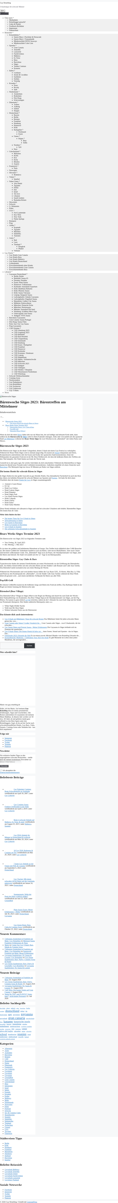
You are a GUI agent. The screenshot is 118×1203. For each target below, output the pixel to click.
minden (24, 1024)
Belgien (7, 1057)
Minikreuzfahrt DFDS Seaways (25, 41)
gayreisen (16, 1015)
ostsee (24, 1029)
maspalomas (16, 1024)
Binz (25, 141)
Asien (11, 238)
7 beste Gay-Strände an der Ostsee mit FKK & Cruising (19, 865)
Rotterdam (17, 96)
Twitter (7, 742)
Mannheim (8, 1152)
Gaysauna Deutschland (17, 274)
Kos (15, 158)
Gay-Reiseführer (15, 384)
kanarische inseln (22, 1021)
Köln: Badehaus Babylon (23, 289)
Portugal (8, 1109)
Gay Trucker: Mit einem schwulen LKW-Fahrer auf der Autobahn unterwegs (20, 881)
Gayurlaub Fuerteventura (14, 1176)
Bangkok (21, 247)
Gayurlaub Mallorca (12, 1170)
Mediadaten (13, 20)
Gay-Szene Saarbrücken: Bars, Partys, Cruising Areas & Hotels (20, 960)
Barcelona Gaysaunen (17, 318)
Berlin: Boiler (19, 276)
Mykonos (17, 154)
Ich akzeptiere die (10, 771)
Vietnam (17, 251)
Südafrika (17, 234)
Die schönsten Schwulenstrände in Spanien (20, 529)
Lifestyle (8, 272)
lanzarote (9, 1024)
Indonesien (9, 1086)
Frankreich (13, 166)
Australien (8, 1053)
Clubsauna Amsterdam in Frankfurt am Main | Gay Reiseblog (19, 940)
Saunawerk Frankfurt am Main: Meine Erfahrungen (19, 952)
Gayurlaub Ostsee (11, 1174)
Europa (54, 478)
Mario (7, 945)
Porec (16, 85)
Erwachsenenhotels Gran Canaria (21, 267)
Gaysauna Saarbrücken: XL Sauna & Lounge (19, 967)
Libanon (17, 196)
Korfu (16, 156)
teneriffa (21, 1037)
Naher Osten (13, 181)
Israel (16, 192)
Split (15, 89)
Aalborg (17, 107)
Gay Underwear (15, 388)
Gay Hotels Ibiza (15, 257)
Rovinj (16, 87)
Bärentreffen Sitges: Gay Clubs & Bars (22, 427)
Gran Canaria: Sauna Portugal (20, 320)
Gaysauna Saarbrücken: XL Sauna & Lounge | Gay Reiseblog (18, 956)
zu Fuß (27, 600)
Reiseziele (8, 33)
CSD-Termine (14, 328)
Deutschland (13, 113)
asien (17, 1008)
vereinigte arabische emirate (7, 1039)
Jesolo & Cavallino (21, 75)
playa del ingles (6, 1031)
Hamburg (17, 123)
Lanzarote (17, 52)
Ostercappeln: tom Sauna (23, 314)
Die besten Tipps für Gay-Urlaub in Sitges (20, 518)
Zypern (16, 164)
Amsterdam (18, 94)
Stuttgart (8, 1156)
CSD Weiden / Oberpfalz (23, 370)
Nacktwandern (14, 380)
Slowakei (12, 173)
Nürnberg (8, 1154)
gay (10, 1014)
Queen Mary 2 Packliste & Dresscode (27, 37)
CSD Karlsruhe (19, 351)
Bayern (16, 115)
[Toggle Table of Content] (1, 417)
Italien (11, 71)
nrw (13, 1029)
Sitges (16, 64)
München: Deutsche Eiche (23, 305)
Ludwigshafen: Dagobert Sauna (25, 299)
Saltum (16, 109)
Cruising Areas (14, 378)
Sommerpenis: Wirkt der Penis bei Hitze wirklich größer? (18, 895)
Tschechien (9, 1125)
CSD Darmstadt (19, 341)
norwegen (7, 1029)
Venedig (17, 81)
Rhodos (16, 162)
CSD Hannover (19, 349)
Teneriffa (17, 50)
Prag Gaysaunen (15, 326)
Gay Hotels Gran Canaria (18, 255)
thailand (27, 1037)
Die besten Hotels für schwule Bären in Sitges (24, 423)
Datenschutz (13, 30)
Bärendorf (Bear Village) (17, 431)
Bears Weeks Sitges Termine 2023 (17, 425)
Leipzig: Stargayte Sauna (23, 295)
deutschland (12, 1010)
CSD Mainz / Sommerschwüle (25, 359)
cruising (2, 1011)
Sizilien (16, 79)
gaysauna (27, 1014)
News (7, 393)
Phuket (21, 249)
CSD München (19, 361)
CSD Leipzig (19, 355)
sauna (23, 1031)
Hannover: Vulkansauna (22, 285)
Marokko (17, 232)
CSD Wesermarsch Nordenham (25, 372)
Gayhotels (8, 1071)
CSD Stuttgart (19, 366)
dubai (22, 1011)
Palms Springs (19, 219)
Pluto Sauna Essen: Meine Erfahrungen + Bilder (19, 911)
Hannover (17, 125)
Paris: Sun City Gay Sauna (19, 324)
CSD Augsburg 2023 (21, 332)
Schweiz (12, 204)
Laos (15, 242)
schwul (3, 1034)
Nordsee (17, 145)
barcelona (22, 1008)
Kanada (7, 1092)
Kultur (7, 1096)
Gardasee (17, 73)
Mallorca (17, 56)
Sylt (19, 147)
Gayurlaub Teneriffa (12, 1172)
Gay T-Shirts (14, 390)
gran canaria (16, 1018)
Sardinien (17, 77)
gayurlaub (3, 1018)
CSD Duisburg (19, 343)
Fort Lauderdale (19, 213)
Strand (57, 453)
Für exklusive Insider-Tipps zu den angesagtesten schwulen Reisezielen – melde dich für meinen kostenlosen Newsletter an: (16, 757)
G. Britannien (14, 206)
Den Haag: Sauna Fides (18, 322)
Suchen (29, 646)
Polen (11, 208)
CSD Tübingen (19, 368)
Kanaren (17, 68)
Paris (15, 168)
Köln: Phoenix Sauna (21, 291)
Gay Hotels (9, 253)
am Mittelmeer (9, 439)
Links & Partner (15, 24)
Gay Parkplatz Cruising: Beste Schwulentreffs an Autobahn (18, 790)
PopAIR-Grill (14, 429)
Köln (16, 127)
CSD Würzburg (19, 374)
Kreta (16, 160)
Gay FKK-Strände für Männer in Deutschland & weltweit (17, 836)
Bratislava (17, 175)
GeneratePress (32, 1202)
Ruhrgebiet (18, 130)
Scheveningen (19, 100)
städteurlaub (13, 1037)
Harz (15, 149)
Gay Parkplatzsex (15, 382)
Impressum (13, 28)
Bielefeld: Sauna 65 (21, 278)
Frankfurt (17, 121)
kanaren (8, 1021)
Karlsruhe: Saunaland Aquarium (25, 287)
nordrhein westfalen (26, 1026)
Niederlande (13, 92)
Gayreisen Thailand (12, 1180)
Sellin (25, 143)
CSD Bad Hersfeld (21, 337)
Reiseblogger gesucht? (17, 22)
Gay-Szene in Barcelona (13, 523)
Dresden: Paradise (20, 280)
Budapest (12, 221)
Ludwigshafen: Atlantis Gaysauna (26, 297)
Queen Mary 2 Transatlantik (24, 39)
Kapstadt (17, 227)
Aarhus (16, 104)
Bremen (17, 119)
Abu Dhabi (18, 183)
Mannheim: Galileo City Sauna (25, 301)
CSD (6, 1059)
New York (17, 217)
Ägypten (17, 186)
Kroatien (12, 83)
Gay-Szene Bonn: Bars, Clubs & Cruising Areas (18, 926)
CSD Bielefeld (19, 334)
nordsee (2, 1029)
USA (11, 211)
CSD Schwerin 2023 (21, 364)
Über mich (8, 18)
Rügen (20, 139)
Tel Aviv (17, 194)
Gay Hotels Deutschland (18, 261)
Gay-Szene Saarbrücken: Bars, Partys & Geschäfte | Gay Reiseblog (19, 965)
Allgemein (8, 1049)
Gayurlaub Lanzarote (12, 1178)
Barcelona (17, 62)
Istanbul (17, 179)
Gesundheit (9, 901)
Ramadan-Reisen (20, 200)
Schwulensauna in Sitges (14, 521)
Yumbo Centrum (20, 66)
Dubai (16, 188)
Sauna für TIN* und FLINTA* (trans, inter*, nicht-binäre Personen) (18, 995)
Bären (20, 435)
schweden (28, 1031)
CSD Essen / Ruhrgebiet (23, 345)
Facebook (8, 740)
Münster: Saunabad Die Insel (24, 309)
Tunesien (17, 236)
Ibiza (15, 60)
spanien (21, 1034)
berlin (28, 1008)
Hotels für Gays (25, 480)
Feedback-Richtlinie (16, 26)
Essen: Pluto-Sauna (21, 282)
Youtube (8, 744)
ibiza (1, 1022)
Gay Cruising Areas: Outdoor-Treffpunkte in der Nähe (17, 806)
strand (29, 1034)
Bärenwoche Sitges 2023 (14, 421)
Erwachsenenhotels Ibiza (18, 270)
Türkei (11, 177)
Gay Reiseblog (5, 3)
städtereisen (3, 1037)
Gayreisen (8, 1073)
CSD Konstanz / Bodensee (23, 353)
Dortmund (22, 132)
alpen (8, 1008)
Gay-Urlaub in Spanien (13, 527)
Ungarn (7, 1127)
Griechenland (14, 151)
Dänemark (13, 102)
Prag (11, 223)
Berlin (16, 117)
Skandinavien (10, 1115)
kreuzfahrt (3, 1024)
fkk (26, 1011)
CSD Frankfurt (19, 347)
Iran (15, 190)
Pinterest (8, 746)
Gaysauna (8, 916)
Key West (17, 215)
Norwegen (13, 170)
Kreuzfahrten (14, 35)
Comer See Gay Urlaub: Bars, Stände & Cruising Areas (19, 946)
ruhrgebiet (17, 1031)
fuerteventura (3, 1015)
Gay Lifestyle (10, 795)
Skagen (16, 111)
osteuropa (18, 1029)
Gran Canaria (19, 48)
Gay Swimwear (15, 386)
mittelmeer (4, 1026)
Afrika (11, 225)
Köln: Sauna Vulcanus (22, 293)
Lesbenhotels (14, 263)
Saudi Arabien (19, 198)
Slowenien (13, 202)
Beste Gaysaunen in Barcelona (16, 525)
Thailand (17, 244)
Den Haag (17, 98)
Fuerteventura (19, 54)
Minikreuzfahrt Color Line (23, 43)
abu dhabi (2, 1008)
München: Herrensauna (22, 307)
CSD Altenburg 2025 (21, 330)
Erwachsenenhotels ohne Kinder (21, 265)
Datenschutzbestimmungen (10, 772)
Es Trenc (17, 58)
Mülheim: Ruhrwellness (22, 303)
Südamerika (9, 1121)
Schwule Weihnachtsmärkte (19, 376)
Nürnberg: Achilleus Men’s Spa (25, 311)
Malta (7, 1100)
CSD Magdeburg (20, 357)
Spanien (12, 46)
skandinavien (12, 1034)
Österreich (8, 1133)
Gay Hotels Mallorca (16, 259)
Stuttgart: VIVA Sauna (22, 316)
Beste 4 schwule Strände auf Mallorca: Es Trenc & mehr (19, 821)
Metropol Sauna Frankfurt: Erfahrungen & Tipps (20, 942)
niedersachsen (15, 1026)
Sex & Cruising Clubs (13, 1113)
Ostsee (16, 136)
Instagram (8, 738)
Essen (20, 134)
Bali (15, 240)
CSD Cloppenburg (21, 339)
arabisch (13, 1008)
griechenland (30, 1018)
